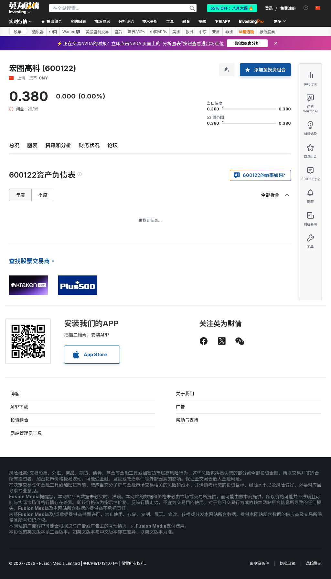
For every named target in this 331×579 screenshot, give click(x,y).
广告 (180, 406)
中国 (53, 31)
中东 (203, 31)
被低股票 (267, 31)
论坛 (112, 145)
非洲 (229, 31)
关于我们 (185, 393)
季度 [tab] (43, 195)
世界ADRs (136, 31)
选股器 (38, 31)
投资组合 (19, 420)
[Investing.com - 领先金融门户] (24, 8)
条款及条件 (259, 563)
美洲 (176, 31)
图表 (32, 145)
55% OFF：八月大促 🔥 (232, 8)
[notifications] (306, 8)
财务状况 (89, 145)
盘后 (118, 31)
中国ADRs (158, 31)
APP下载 (19, 406)
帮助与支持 (187, 420)
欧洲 (189, 31)
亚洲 (216, 31)
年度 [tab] (20, 195)
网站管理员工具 (26, 433)
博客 (14, 393)
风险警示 (314, 563)
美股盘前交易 (97, 31)
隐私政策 (287, 563)
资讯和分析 (58, 145)
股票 (17, 31)
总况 (14, 145)
